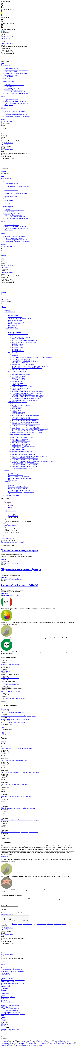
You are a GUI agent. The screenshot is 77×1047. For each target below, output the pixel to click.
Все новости (5, 709)
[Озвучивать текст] (2, 25)
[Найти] (2, 259)
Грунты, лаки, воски (11, 75)
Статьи (3, 995)
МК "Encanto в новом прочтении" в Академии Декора (18, 716)
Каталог (3, 742)
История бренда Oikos (8, 121)
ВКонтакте (4, 1024)
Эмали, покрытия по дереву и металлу (17, 70)
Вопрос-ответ (5, 998)
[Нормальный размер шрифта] (2, 5)
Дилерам (3, 119)
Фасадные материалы (11, 68)
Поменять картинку (7, 914)
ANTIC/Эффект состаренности (14, 85)
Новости (3, 63)
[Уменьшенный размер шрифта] (2, 3)
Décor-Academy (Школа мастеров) (15, 101)
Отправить (5, 925)
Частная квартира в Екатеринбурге (16, 114)
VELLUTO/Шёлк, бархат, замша (15, 91)
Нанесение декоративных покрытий (16, 103)
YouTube (3, 1026)
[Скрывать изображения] (2, 21)
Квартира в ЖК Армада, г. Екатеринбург (18, 116)
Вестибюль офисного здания (14, 113)
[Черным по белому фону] (1, 11)
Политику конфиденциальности (22, 924)
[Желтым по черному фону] (1, 13)
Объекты (3, 108)
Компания (4, 990)
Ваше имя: (5, 905)
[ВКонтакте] (5, 128)
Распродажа (8, 78)
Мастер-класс (9, 105)
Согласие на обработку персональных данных (51, 924)
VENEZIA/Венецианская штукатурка (17, 93)
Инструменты (9, 77)
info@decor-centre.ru (7, 43)
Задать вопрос (5, 561)
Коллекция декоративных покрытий (12, 542)
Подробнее (4, 559)
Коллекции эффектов (7, 81)
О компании (5, 993)
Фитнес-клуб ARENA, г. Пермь (15, 111)
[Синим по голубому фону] (1, 15)
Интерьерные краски (11, 71)
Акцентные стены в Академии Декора (13, 722)
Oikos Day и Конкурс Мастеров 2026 (12, 712)
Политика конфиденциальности (11, 1029)
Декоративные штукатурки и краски (16, 73)
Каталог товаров (6, 65)
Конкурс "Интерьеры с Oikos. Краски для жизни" (16, 719)
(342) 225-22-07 (8, 36)
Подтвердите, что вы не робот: (11, 913)
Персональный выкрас (12, 100)
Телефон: (4, 909)
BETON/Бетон (9, 86)
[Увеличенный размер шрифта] (2, 7)
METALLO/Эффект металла (14, 88)
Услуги (3, 96)
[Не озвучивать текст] (2, 27)
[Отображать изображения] (2, 19)
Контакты (4, 1000)
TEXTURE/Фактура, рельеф (14, 90)
